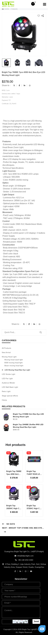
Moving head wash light (13, 360)
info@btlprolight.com (25, 556)
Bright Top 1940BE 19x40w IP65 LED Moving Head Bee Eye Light (28, 425)
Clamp (4, 400)
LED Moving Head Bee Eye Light (17, 370)
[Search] (41, 332)
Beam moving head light (13, 366)
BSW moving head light (13, 363)
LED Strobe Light (8, 374)
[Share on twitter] (14, 85)
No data (10, 524)
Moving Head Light (9, 357)
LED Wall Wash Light (10, 387)
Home (6, 9)
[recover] (42, 629)
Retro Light (6, 391)
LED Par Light (7, 378)
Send (36, 621)
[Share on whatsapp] (30, 85)
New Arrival (6, 352)
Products (14, 9)
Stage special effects (10, 396)
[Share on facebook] (19, 85)
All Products (6, 348)
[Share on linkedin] (24, 85)
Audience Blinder (8, 383)
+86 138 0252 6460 (25, 560)
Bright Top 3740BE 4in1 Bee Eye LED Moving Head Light (28, 415)
